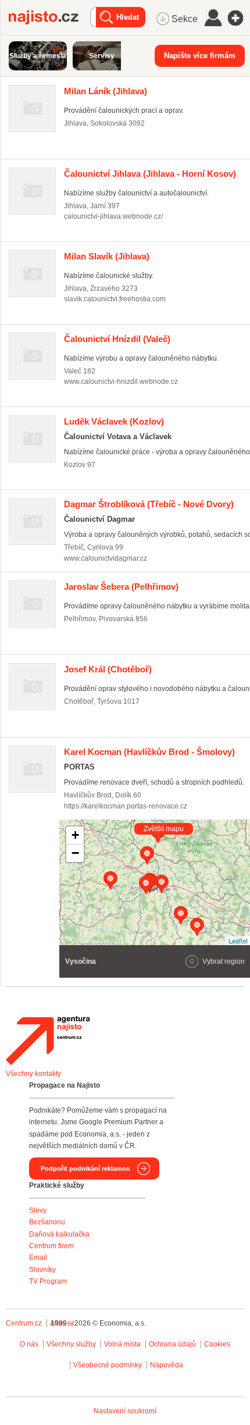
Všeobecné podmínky (107, 1365)
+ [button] (75, 835)
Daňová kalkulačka (59, 1234)
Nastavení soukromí (125, 1411)
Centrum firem (51, 1246)
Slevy (38, 1210)
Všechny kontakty (33, 1074)
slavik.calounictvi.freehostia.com (115, 299)
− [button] (75, 853)
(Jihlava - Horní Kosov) (150, 174)
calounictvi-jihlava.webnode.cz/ (113, 216)
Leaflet (238, 940)
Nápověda (166, 1365)
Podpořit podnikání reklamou (85, 1168)
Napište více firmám (199, 55)
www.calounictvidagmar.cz (105, 558)
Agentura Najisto (48, 1040)
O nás (29, 1344)
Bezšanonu (47, 1222)
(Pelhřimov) (121, 587)
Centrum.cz (24, 1323)
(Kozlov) (114, 421)
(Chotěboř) (108, 669)
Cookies (217, 1344)
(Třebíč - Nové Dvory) (149, 504)
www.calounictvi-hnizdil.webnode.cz (121, 381)
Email (38, 1257)
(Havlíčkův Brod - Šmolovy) (149, 752)
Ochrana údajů (172, 1344)
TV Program (48, 1281)
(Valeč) (117, 339)
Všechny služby (72, 1344)
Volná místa (122, 1344)
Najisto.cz (49, 17)
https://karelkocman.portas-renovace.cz (125, 806)
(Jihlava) (105, 91)
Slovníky (42, 1270)
